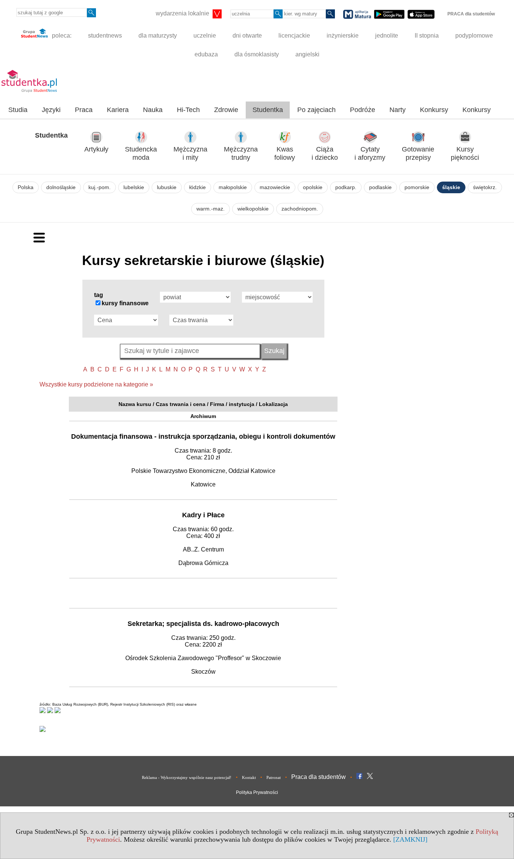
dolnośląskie (61, 187)
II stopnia (427, 35)
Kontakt (249, 777)
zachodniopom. (299, 209)
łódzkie (197, 187)
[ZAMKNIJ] (410, 839)
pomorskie (417, 187)
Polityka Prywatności (257, 792)
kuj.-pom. (99, 187)
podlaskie (380, 187)
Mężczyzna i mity (190, 153)
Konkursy (434, 110)
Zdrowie (226, 110)
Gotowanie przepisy (418, 153)
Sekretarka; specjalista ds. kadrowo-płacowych (203, 623)
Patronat (273, 777)
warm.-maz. (210, 209)
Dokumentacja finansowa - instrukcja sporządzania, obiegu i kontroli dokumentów (203, 436)
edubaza (206, 54)
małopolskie (233, 187)
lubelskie (133, 187)
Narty (397, 110)
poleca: (60, 35)
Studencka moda (141, 153)
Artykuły (96, 149)
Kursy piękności (465, 153)
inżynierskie (343, 35)
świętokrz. (485, 187)
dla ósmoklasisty (256, 54)
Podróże (362, 110)
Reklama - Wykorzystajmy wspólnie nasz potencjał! (186, 777)
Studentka (267, 110)
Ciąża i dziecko (325, 153)
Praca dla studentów (318, 777)
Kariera (118, 110)
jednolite (386, 35)
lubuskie (166, 187)
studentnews (105, 35)
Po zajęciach (316, 110)
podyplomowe (474, 35)
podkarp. (345, 187)
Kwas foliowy (284, 153)
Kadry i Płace (203, 515)
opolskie (312, 187)
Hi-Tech (188, 110)
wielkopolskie (253, 209)
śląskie (451, 187)
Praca (84, 110)
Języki (51, 110)
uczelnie (204, 35)
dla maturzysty (157, 35)
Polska (25, 187)
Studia (17, 110)
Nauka (153, 110)
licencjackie (294, 35)
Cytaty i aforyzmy (369, 153)
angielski (307, 54)
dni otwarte (247, 35)
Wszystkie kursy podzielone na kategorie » (96, 384)
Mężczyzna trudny (241, 153)
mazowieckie (275, 187)
